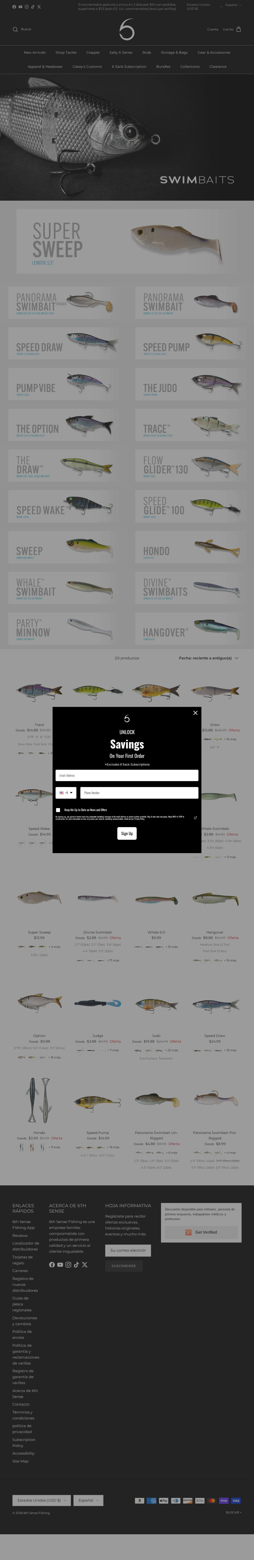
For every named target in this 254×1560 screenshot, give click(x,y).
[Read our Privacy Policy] (195, 818)
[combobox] (66, 792)
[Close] (195, 713)
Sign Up (127, 833)
